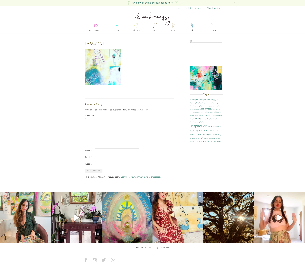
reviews (212, 30)
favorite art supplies (196, 122)
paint (209, 135)
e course (204, 119)
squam (213, 138)
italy (209, 127)
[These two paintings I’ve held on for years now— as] (177, 217)
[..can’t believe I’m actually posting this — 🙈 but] (279, 217)
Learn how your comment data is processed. (141, 177)
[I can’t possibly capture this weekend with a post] (76, 217)
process (192, 138)
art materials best (195, 109)
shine (203, 138)
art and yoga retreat (211, 106)
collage (192, 115)
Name (88, 150)
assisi (198, 112)
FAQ (209, 8)
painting (216, 134)
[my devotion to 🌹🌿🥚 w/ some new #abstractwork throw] (228, 217)
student (218, 138)
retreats (136, 30)
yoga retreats (217, 141)
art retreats (214, 109)
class (211, 112)
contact (192, 30)
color (196, 115)
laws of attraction (216, 127)
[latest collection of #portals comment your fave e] (127, 217)
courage (200, 115)
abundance (195, 100)
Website (88, 164)
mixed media (202, 134)
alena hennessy (208, 100)
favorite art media (212, 119)
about (155, 30)
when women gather (196, 141)
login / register (196, 8)
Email (88, 157)
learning (194, 130)
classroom (182, 8)
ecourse (197, 118)
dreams (208, 115)
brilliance (207, 112)
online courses (95, 30)
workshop (207, 141)
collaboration (217, 112)
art (203, 106)
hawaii (204, 122)
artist (218, 106)
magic (202, 130)
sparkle (208, 138)
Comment (89, 117)
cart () (217, 8)
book (202, 112)
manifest (210, 130)
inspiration (198, 126)
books (173, 30)
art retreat (206, 109)
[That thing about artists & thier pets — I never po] (25, 217)
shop (117, 30)
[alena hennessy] (152, 19)
